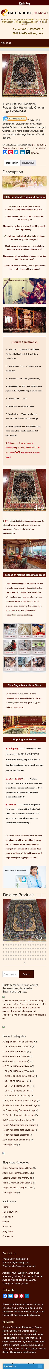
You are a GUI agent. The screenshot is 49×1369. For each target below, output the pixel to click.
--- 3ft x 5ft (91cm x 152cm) (15, 1056)
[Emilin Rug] (24, 14)
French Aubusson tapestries (15, 1134)
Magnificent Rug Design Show (17, 1187)
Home (5, 1206)
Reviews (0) (28, 162)
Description (12, 162)
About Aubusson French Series (17, 1167)
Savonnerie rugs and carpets (16, 1139)
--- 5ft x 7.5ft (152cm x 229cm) (16, 1071)
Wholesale (7, 1216)
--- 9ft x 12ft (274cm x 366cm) (16, 1090)
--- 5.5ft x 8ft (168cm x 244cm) (16, 1066)
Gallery (5, 1221)
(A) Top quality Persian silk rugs (17, 1041)
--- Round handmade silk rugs (16, 1095)
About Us (6, 1226)
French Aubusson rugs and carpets (19, 1124)
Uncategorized (9, 1144)
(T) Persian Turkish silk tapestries (18, 1115)
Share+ (35, 152)
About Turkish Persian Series (16, 1172)
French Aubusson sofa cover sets (18, 1129)
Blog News (7, 1231)
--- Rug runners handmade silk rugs (19, 1100)
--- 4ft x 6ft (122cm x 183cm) (33, 148)
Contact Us (7, 1236)
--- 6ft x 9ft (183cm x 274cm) (15, 1080)
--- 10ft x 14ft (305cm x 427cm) (16, 1046)
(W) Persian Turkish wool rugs (16, 1120)
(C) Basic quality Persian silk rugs (18, 1110)
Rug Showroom (10, 1211)
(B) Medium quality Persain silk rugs (19, 1105)
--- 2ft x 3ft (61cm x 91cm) (14, 1051)
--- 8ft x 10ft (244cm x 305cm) (16, 1085)
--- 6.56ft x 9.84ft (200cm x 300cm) (18, 1075)
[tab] (12, 163)
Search (26, 974)
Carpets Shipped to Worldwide (17, 1177)
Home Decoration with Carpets (17, 1182)
